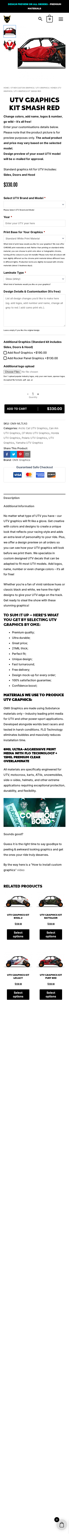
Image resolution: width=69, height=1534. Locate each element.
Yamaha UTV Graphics (29, 442)
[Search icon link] (40, 19)
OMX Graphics (21, 459)
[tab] (34, 498)
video (21, 870)
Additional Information (19, 506)
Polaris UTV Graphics (34, 437)
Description (12, 498)
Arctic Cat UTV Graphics (33, 428)
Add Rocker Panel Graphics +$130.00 (32, 358)
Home (6, 88)
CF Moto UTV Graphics (36, 433)
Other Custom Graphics (22, 88)
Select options (18, 934)
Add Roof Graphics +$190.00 (27, 352)
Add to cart (34, 409)
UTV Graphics (42, 88)
